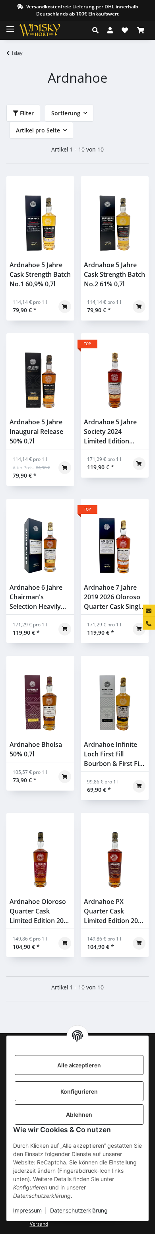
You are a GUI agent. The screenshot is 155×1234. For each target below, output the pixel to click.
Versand (39, 1223)
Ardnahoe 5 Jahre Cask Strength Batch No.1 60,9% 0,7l (40, 274)
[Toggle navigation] (10, 26)
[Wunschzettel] (124, 30)
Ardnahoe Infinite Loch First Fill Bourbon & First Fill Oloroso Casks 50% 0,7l (113, 754)
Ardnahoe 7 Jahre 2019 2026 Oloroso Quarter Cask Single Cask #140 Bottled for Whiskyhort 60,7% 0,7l (113, 597)
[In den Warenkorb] (64, 306)
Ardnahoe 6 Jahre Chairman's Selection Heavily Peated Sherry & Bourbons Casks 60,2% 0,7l (36, 597)
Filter (26, 113)
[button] (97, 30)
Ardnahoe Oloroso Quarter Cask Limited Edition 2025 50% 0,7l (40, 911)
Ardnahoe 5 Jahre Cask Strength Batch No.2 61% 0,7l (114, 274)
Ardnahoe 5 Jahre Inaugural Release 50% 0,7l (36, 431)
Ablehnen (79, 1114)
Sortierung (65, 113)
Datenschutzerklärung (79, 1210)
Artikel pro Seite (38, 130)
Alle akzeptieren (79, 1065)
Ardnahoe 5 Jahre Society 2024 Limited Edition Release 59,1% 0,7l (111, 432)
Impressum (27, 1210)
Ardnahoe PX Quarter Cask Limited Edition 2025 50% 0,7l (114, 911)
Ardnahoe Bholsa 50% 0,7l (36, 749)
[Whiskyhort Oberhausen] (46, 30)
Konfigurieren (79, 1091)
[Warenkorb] (141, 30)
